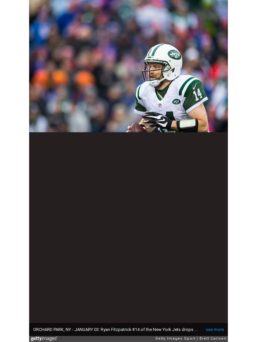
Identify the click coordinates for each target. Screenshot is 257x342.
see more (215, 329)
